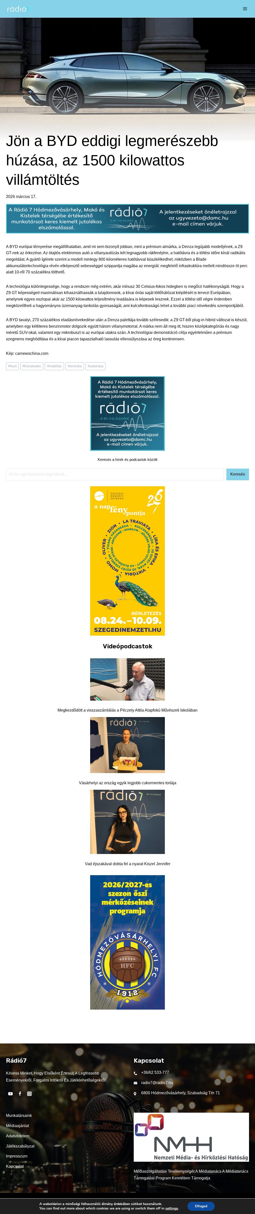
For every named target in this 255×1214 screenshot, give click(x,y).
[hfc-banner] (127, 1008)
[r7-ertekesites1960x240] (127, 232)
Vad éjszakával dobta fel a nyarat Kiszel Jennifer (127, 864)
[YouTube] (10, 1093)
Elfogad (201, 1206)
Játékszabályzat (20, 1146)
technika (75, 366)
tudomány (96, 366)
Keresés (237, 474)
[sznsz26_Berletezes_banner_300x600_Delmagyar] (127, 634)
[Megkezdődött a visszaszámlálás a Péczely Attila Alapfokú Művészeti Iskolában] (127, 679)
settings (171, 1208)
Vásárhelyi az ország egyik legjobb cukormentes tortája (127, 783)
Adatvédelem (17, 1136)
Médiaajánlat (17, 1126)
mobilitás (54, 366)
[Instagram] (29, 1093)
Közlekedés (31, 366)
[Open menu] (245, 8)
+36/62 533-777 (155, 1072)
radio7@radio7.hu (157, 1083)
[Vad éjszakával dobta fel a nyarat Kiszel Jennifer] (127, 822)
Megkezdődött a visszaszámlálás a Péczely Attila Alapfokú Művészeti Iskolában (127, 710)
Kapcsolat (15, 1166)
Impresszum (16, 1156)
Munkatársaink (19, 1115)
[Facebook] (19, 1093)
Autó (12, 366)
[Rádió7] (18, 9)
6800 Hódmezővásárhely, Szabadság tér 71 (180, 1093)
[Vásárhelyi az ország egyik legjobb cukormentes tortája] (127, 745)
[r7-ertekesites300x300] (127, 449)
